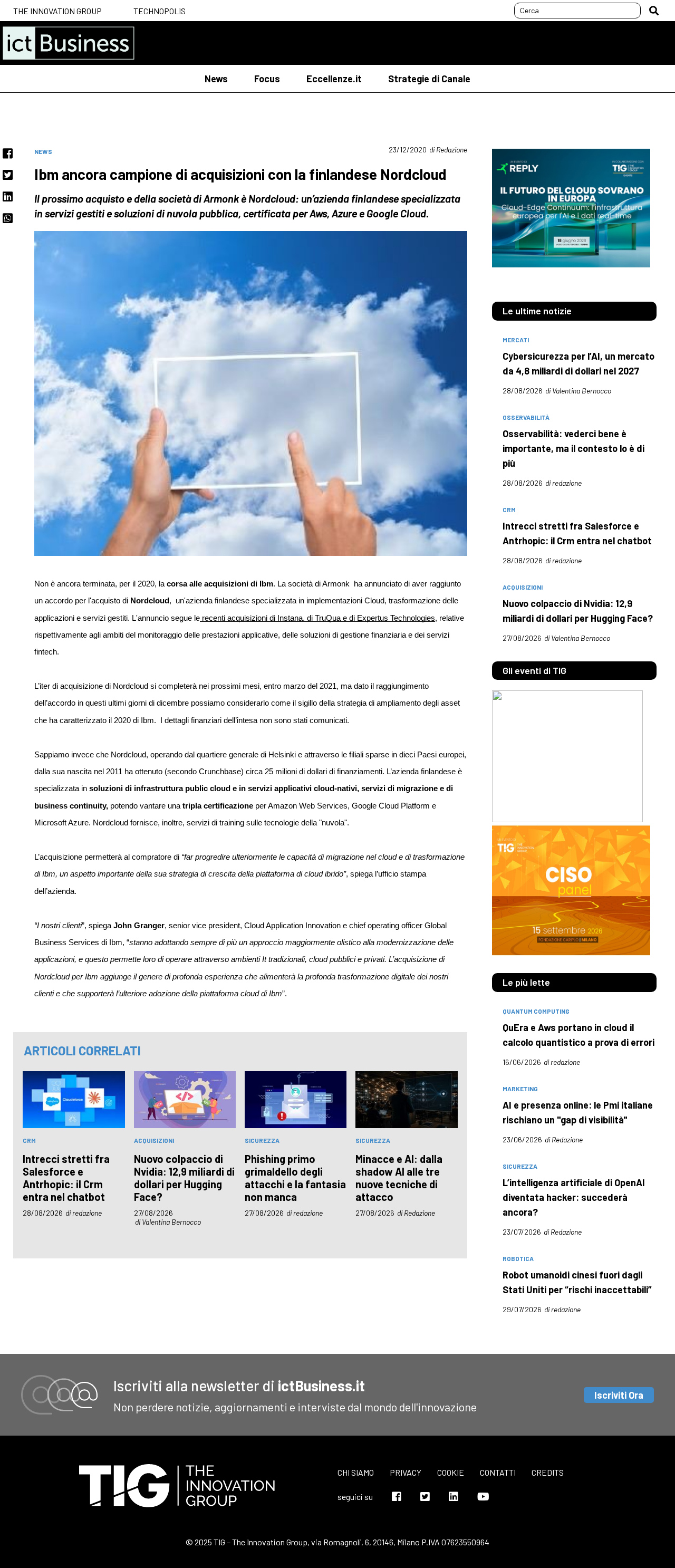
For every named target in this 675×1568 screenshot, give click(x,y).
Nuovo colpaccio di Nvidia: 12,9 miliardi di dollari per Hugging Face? (184, 1177)
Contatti (498, 1472)
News (216, 78)
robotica (518, 1258)
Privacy (405, 1472)
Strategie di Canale (429, 78)
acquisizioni (154, 1140)
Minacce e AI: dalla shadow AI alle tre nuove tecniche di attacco (398, 1177)
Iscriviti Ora (618, 1395)
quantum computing (536, 1011)
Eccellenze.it (334, 78)
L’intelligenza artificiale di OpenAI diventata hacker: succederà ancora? (574, 1197)
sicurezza (262, 1140)
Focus (267, 78)
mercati (516, 339)
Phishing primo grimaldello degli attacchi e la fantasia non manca (295, 1177)
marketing (520, 1088)
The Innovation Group (57, 11)
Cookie (450, 1472)
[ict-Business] (68, 43)
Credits (548, 1472)
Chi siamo (356, 1472)
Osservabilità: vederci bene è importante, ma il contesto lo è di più (573, 448)
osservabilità (526, 417)
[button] (654, 10)
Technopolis (159, 11)
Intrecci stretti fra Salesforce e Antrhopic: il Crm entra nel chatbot (66, 1177)
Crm (29, 1140)
